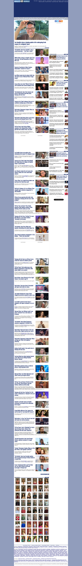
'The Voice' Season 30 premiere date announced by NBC (55, 167)
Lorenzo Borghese (28, 550)
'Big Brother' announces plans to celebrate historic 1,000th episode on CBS (24, 366)
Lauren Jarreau (60, 551)
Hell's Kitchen (35, 18)
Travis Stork (33, 550)
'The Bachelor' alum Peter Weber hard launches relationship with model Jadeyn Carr (24, 227)
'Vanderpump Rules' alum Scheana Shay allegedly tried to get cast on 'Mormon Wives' (56, 194)
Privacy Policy (52, 545)
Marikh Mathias (31, 552)
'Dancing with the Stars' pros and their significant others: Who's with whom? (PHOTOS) (55, 66)
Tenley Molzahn (37, 553)
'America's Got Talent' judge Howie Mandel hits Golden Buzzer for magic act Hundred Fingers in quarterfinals (24, 162)
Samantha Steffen (52, 554)
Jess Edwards (25, 175)
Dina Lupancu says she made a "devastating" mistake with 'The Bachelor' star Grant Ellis (56, 88)
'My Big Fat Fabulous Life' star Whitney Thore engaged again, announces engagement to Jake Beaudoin (24, 190)
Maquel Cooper (40, 551)
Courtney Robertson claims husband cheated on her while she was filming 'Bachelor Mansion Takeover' (24, 358)
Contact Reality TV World (45, 545)
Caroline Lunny (21, 552)
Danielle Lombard (58, 553)
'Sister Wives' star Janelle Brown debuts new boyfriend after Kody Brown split (24, 181)
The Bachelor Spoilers (28, 558)
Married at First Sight (61, 18)
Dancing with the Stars (22, 18)
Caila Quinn (18, 554)
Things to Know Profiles (55, 1)
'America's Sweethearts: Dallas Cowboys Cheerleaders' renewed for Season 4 (23, 67)
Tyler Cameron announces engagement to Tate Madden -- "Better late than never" (25, 235)
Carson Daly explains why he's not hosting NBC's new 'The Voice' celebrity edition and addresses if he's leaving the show (57, 182)
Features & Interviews (42, 1)
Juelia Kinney (43, 554)
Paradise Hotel (16, 19)
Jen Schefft (47, 550)
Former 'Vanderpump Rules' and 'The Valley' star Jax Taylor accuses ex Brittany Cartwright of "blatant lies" (24, 466)
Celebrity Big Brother (62, 17)
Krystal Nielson (36, 552)
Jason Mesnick (62, 549)
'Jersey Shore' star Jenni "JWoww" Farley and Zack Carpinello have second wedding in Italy (24, 84)
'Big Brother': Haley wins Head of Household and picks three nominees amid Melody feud (56, 120)
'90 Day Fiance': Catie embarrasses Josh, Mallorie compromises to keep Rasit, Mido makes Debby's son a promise (24, 268)
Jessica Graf (26, 556)
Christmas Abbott (31, 556)
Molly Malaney (32, 553)
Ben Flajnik (34, 549)
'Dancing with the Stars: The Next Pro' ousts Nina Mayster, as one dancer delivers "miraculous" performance (24, 218)
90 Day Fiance (16, 17)
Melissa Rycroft (42, 553)
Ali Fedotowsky (48, 549)
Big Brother (57, 17)
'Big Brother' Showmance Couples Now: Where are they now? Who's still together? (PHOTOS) (25, 340)
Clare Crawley (63, 553)
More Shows (66, 19)
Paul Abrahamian (16, 556)
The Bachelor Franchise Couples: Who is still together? (43, 560)
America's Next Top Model (37, 17)
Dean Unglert (47, 553)
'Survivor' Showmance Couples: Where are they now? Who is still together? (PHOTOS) (25, 448)
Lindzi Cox (47, 554)
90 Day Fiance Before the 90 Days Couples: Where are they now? (41, 559)
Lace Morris (66, 554)
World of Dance (60, 19)
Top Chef (53, 19)
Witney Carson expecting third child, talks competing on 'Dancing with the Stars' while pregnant (24, 198)
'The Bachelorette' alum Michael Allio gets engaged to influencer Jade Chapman (62, 131)
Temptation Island (49, 19)
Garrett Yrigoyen (16, 551)
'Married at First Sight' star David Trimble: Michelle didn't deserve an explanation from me (56, 99)
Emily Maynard (30, 549)
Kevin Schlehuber (60, 555)
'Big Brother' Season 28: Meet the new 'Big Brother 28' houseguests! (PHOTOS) (62, 57)
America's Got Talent (31, 17)
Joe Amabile (25, 46)
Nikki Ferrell (16, 553)
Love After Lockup (49, 18)
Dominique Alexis (17, 555)
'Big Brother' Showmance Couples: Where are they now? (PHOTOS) (24, 110)
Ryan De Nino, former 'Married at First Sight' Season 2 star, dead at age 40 (24, 278)
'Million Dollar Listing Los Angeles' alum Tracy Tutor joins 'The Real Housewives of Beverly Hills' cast (25, 59)
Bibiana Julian (16, 552)
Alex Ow (35, 556)
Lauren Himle (62, 554)
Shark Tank (30, 19)
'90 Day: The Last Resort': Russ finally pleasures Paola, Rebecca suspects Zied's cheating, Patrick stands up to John (23, 207)
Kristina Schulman (52, 553)
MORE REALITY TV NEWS (45, 474)
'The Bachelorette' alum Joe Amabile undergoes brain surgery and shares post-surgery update (56, 140)
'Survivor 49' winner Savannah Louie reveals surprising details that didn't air (61, 83)
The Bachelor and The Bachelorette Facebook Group (48, 558)
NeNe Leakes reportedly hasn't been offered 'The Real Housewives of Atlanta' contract (56, 186)
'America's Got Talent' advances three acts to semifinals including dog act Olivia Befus (24, 102)
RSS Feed (57, 545)
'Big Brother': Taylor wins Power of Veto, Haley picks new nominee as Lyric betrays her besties (58, 106)
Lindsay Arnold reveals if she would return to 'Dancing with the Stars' (24, 348)
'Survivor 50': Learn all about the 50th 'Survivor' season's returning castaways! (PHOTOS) (56, 70)
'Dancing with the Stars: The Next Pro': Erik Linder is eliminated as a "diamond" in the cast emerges (25, 394)
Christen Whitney (22, 555)
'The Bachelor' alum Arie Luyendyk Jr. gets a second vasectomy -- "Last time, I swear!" (24, 50)
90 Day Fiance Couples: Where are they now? (25, 559)
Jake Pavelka (53, 549)
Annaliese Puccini (46, 552)
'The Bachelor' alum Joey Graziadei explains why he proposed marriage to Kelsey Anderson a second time (25, 457)
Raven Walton (66, 555)
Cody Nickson (22, 556)
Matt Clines (51, 556)
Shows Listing (66, 1)
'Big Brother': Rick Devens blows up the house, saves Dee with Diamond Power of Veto (25, 118)
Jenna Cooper (35, 551)
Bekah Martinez (26, 552)
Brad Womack (43, 549)
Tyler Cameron (24, 96)
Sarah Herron (46, 555)
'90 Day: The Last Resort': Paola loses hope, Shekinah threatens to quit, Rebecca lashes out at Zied (56, 116)
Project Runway (20, 19)
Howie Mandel (26, 165)
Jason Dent (48, 556)
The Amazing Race (21, 17)
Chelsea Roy (51, 552)
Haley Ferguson (27, 554)
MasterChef (66, 18)
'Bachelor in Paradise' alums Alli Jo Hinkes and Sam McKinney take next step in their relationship (56, 144)
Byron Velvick (43, 550)
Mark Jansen (44, 556)
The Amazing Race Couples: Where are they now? (59, 559)
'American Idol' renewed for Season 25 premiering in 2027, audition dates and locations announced (58, 155)
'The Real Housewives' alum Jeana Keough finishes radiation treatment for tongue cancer (23, 440)
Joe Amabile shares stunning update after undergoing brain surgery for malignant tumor (30, 43)
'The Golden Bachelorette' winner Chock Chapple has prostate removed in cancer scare (25, 294)
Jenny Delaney (45, 551)
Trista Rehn (61, 550)
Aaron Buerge (57, 550)
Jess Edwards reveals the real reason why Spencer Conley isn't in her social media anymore (24, 172)
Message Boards (61, 1)
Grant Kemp (50, 555)
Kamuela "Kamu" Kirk (26, 122)
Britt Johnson (65, 551)
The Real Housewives (26, 19)
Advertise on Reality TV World (36, 545)
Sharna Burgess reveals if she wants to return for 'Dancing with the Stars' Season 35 (56, 190)
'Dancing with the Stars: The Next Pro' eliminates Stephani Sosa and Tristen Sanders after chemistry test (56, 112)
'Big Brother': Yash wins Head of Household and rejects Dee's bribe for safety (24, 286)
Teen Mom (45, 19)
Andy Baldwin (22, 550)
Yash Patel (26, 123)
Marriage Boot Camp (55, 18)
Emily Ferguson (22, 554)
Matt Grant (18, 550)
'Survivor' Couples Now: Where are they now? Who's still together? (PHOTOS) (56, 62)
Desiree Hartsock (21, 549)
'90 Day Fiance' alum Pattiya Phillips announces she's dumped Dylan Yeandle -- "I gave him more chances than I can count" (24, 128)
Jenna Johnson (55, 555)
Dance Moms (17, 18)
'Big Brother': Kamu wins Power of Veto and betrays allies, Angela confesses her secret (24, 330)
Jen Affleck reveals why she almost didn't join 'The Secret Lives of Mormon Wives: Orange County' (24, 77)
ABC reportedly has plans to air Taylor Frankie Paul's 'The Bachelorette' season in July (56, 171)
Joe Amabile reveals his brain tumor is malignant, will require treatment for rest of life (24, 303)
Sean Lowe (25, 549)
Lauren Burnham (25, 551)
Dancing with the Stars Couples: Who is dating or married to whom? (24, 560)
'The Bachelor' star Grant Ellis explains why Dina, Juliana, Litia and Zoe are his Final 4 (56, 95)
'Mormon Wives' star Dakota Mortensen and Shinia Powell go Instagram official (24, 374)
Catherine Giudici (20, 553)
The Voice (56, 19)
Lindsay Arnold (28, 351)
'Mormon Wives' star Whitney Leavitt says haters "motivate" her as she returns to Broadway (24, 313)
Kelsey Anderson (28, 461)
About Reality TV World (26, 545)
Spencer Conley (25, 176)
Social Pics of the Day (48, 1)
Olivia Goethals (55, 551)
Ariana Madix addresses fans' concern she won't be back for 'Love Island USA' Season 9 (24, 411)
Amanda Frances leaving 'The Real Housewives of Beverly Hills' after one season (61, 177)
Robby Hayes (38, 555)
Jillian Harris (57, 549)
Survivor (42, 19)
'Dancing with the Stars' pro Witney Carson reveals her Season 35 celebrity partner (24, 259)
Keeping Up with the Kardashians (42, 18)
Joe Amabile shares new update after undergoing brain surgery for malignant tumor (25, 153)
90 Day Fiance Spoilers (21, 558)
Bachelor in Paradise (44, 17)
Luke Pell (42, 555)
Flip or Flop (31, 18)
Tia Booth (20, 551)
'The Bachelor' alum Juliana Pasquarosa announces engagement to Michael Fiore (23, 322)
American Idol (26, 17)
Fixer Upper (27, 18)
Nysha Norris (41, 552)
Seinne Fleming (50, 551)
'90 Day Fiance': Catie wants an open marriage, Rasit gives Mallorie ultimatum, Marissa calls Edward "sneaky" (56, 124)
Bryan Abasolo (62, 552)
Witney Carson (25, 262)
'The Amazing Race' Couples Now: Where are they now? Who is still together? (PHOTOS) (56, 73)
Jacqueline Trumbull (56, 552)
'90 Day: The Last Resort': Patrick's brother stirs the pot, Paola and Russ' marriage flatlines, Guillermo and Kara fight (24, 383)
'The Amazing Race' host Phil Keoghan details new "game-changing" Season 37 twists (56, 92)
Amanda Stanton (33, 554)
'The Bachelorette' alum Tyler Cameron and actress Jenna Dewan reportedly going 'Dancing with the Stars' (24, 93)
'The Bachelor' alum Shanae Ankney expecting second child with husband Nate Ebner (56, 136)
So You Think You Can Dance (37, 19)
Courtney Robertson (24, 361)
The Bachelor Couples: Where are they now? (58, 560)
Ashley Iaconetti (38, 554)
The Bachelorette (53, 17)
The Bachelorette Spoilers (36, 558)
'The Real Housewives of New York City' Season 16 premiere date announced (56, 160)
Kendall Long (30, 551)
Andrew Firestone (52, 550)
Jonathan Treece (28, 555)
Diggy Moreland (33, 555)
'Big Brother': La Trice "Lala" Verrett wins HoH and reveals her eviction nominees (25, 419)
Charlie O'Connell (37, 550)
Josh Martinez (39, 556)
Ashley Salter (57, 554)
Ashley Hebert (39, 549)
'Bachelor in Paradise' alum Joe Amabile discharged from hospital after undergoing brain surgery (24, 403)
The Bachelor (49, 17)
